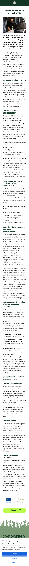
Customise (14, 558)
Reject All (14, 562)
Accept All (14, 553)
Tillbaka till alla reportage (14, 510)
